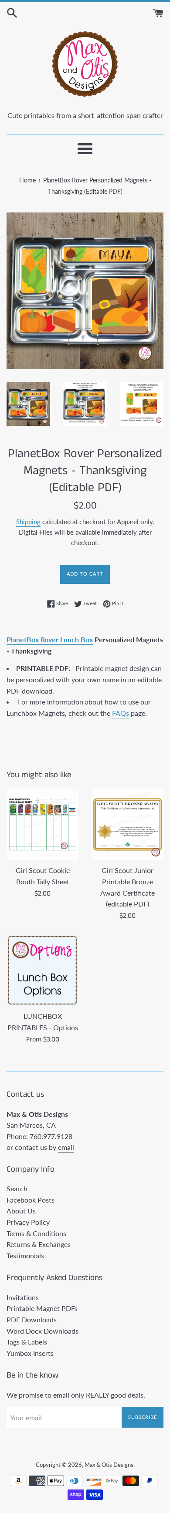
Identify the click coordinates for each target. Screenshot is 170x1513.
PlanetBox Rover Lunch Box (50, 639)
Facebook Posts (30, 1200)
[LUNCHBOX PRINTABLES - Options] (42, 970)
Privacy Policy (28, 1222)
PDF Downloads (32, 1319)
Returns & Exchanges (39, 1244)
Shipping (28, 522)
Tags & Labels (27, 1342)
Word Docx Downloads (42, 1331)
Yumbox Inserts (30, 1353)
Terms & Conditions (36, 1233)
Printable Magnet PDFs (42, 1308)
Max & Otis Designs (109, 1464)
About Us (21, 1210)
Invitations (23, 1297)
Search (17, 1188)
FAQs (120, 713)
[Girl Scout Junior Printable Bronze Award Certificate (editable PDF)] (127, 824)
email (66, 1147)
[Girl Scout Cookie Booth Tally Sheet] (42, 824)
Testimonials (25, 1255)
